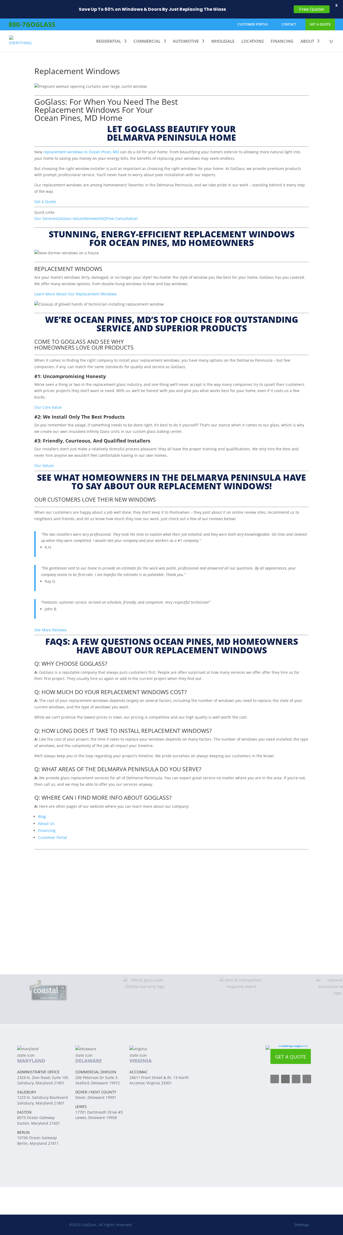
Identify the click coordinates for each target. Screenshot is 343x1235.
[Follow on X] (296, 1079)
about (307, 41)
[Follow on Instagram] (285, 1079)
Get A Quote (45, 201)
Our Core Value (48, 407)
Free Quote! (311, 9)
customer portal (252, 24)
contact (289, 24)
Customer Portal (52, 837)
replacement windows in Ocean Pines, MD (81, 151)
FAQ (102, 218)
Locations (252, 41)
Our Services (45, 218)
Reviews (91, 218)
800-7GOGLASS (32, 24)
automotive (186, 41)
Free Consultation (122, 218)
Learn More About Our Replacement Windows (75, 293)
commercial (147, 41)
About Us (46, 823)
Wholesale (222, 41)
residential (108, 41)
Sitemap (301, 1224)
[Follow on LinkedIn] (307, 1079)
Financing (46, 830)
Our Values (44, 465)
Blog (42, 816)
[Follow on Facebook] (274, 1079)
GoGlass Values (70, 218)
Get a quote (290, 1056)
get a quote (320, 24)
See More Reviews (50, 629)
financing (282, 41)
